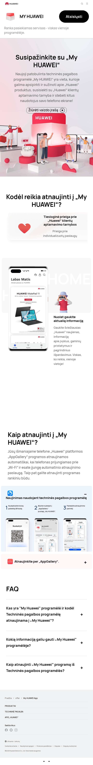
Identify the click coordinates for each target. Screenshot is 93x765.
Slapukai (57, 746)
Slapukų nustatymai (70, 746)
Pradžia (8, 698)
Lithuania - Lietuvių (13, 741)
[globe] (6, 741)
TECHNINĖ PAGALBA (14, 711)
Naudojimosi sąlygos (27, 746)
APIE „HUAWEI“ (11, 717)
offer (17, 698)
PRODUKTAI (10, 706)
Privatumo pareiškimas (44, 746)
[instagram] (16, 730)
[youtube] (11, 730)
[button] (82, 3)
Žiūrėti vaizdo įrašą (43, 110)
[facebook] (6, 730)
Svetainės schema (11, 746)
